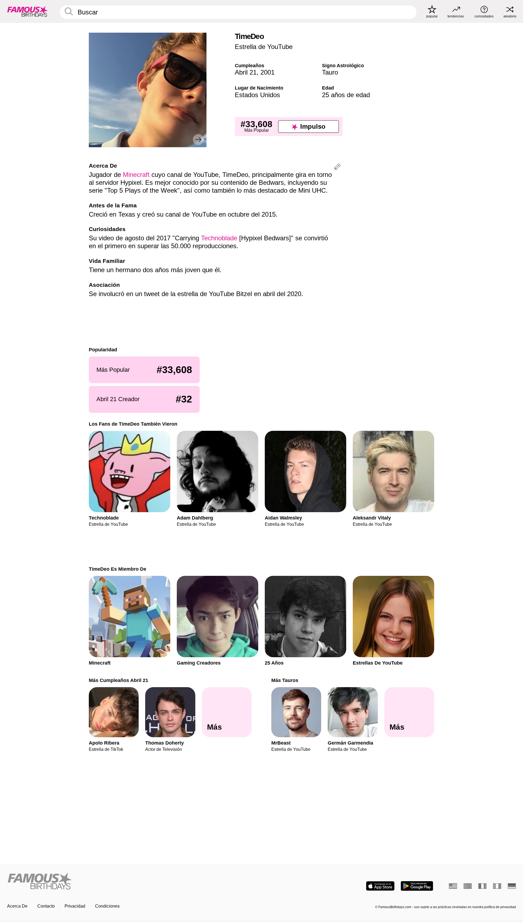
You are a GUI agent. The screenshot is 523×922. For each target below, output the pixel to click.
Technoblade (219, 238)
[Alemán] (512, 886)
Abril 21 (246, 72)
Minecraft (136, 174)
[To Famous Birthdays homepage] (27, 11)
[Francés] (482, 886)
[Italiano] (497, 886)
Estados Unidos (257, 95)
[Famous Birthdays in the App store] (380, 886)
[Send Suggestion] (337, 167)
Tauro (330, 72)
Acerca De (17, 906)
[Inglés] (453, 886)
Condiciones (107, 906)
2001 (267, 72)
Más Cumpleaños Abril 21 (118, 680)
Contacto (46, 906)
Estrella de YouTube (264, 46)
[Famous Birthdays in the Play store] (417, 886)
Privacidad (75, 906)
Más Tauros (284, 680)
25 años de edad (346, 95)
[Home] (132, 881)
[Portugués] (468, 886)
